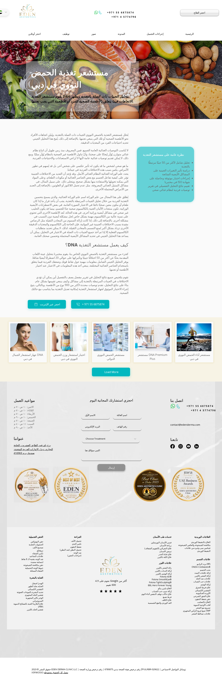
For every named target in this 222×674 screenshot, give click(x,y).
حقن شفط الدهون (202, 599)
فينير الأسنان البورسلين (161, 542)
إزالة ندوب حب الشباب (162, 591)
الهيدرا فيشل (37, 583)
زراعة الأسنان (166, 545)
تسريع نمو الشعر (203, 607)
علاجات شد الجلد (203, 578)
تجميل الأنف (76, 540)
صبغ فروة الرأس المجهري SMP (196, 610)
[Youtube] (188, 446)
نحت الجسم (205, 569)
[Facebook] (172, 446)
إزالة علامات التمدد (202, 572)
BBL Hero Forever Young (160, 585)
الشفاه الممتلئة (36, 570)
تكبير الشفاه (37, 553)
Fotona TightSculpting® (160, 582)
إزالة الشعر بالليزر (202, 575)
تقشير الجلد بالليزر (35, 609)
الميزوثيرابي (38, 600)
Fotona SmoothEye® (162, 579)
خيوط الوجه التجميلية (34, 568)
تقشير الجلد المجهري (34, 594)
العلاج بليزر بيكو (165, 588)
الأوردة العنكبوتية (203, 593)
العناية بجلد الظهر (35, 586)
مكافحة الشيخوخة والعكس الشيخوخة (194, 545)
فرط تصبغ (167, 597)
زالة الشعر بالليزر (164, 567)
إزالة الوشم (205, 584)
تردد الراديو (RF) (203, 564)
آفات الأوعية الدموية (202, 604)
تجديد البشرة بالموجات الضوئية (30, 592)
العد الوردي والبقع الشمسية (160, 602)
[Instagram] (180, 446)
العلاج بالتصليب (203, 602)
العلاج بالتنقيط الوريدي (200, 542)
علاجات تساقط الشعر (201, 613)
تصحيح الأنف (38, 547)
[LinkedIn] (196, 446)
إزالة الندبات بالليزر (163, 570)
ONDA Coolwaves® (201, 566)
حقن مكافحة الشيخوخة (33, 565)
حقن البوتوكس (37, 541)
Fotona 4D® (166, 576)
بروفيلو (40, 550)
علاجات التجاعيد (36, 556)
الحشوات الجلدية (36, 544)
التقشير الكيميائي (35, 589)
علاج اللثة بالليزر (164, 557)
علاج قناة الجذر (165, 554)
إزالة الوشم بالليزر (164, 573)
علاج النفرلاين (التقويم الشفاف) (158, 548)
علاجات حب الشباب (201, 581)
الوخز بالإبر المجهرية (34, 597)
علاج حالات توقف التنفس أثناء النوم (157, 594)
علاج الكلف (167, 599)
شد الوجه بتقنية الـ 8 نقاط (32, 559)
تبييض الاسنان (165, 551)
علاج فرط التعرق (203, 587)
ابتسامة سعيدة (37, 562)
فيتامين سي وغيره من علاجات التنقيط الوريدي (197, 549)
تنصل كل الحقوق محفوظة (56, 672)
